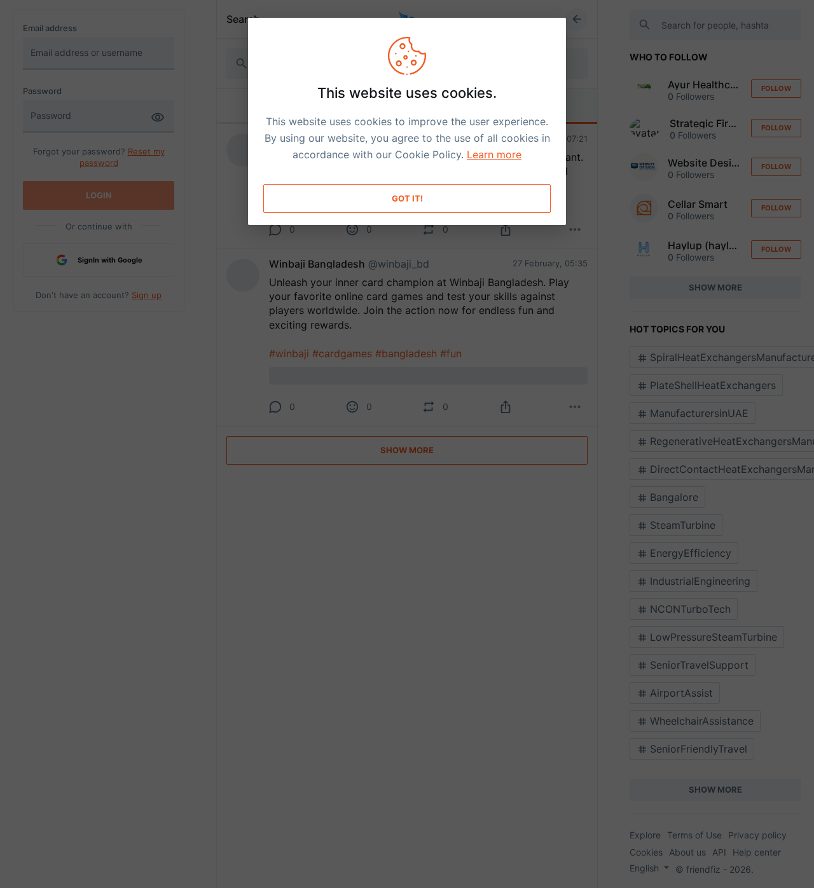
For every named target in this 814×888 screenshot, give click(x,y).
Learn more (494, 154)
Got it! (407, 198)
